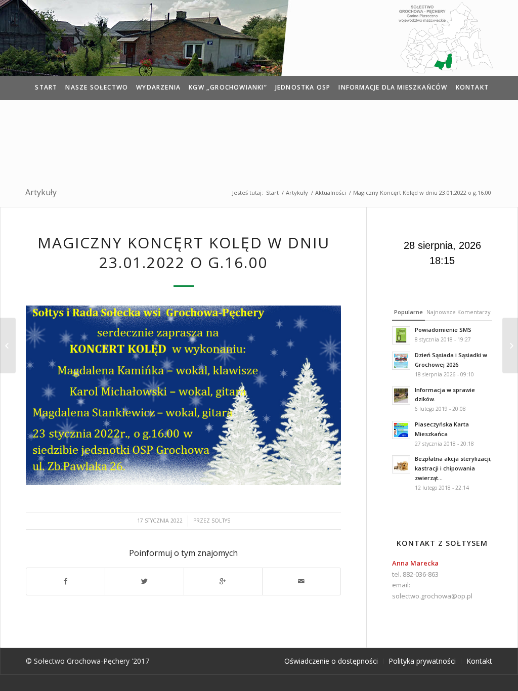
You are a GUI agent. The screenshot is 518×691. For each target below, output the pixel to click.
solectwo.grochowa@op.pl (432, 595)
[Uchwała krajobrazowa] (8, 345)
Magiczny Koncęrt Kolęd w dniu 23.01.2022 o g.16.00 (183, 252)
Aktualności (330, 192)
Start (272, 192)
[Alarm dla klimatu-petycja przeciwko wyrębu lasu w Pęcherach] (510, 345)
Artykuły (41, 192)
